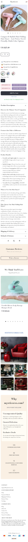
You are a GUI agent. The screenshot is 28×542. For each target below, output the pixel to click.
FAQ (2, 492)
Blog (2, 506)
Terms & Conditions (5, 515)
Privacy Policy (4, 512)
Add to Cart (14, 93)
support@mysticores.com (7, 487)
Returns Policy (4, 499)
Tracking (3, 501)
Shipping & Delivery (6, 496)
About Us (3, 508)
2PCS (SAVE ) (6, 85)
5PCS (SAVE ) (6, 88)
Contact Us (4, 510)
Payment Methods (5, 494)
